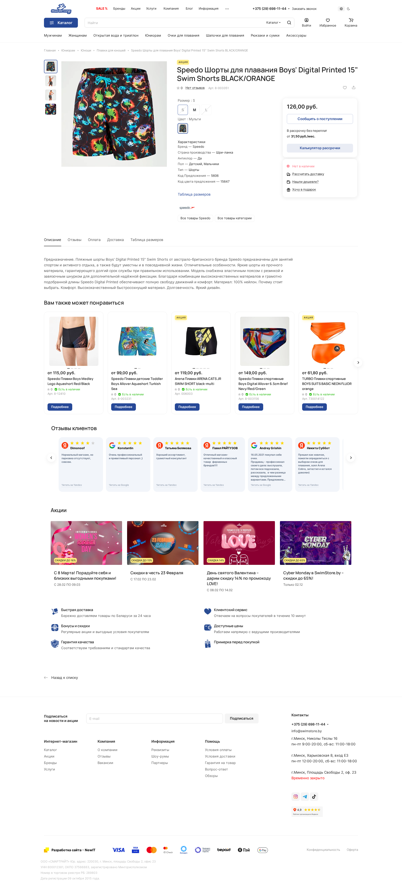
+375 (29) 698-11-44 (269, 9)
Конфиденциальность (323, 850)
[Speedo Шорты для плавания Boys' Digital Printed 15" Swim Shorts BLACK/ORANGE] (114, 114)
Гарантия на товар (220, 763)
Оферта (352, 850)
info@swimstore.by (306, 731)
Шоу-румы (160, 756)
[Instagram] (295, 796)
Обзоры (211, 776)
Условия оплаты (218, 750)
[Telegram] (305, 796)
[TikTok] (314, 796)
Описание (52, 240)
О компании (107, 750)
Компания (106, 741)
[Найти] (289, 23)
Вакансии (105, 763)
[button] (358, 362)
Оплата (94, 240)
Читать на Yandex (72, 484)
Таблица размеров (194, 194)
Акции (49, 756)
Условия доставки (220, 756)
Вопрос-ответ (216, 769)
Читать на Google (119, 484)
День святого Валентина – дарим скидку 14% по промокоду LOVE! (239, 578)
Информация (163, 741)
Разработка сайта (66, 850)
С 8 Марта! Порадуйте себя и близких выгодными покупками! (85, 575)
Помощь (212, 741)
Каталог (50, 750)
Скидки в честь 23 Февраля (156, 573)
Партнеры (159, 763)
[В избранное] (344, 87)
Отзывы (74, 240)
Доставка (115, 240)
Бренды (50, 763)
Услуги (49, 769)
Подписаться (241, 718)
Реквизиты (160, 750)
